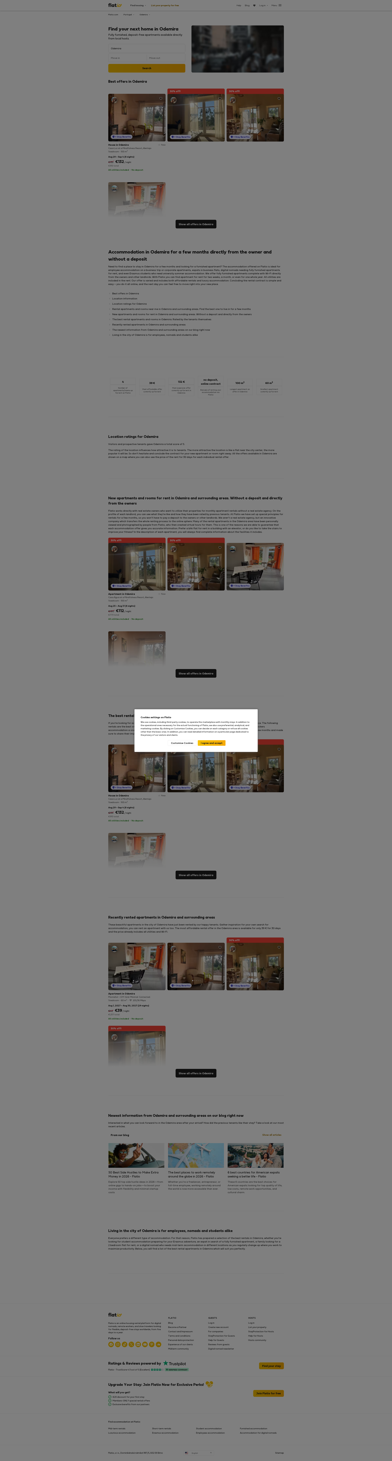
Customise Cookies (182, 743)
